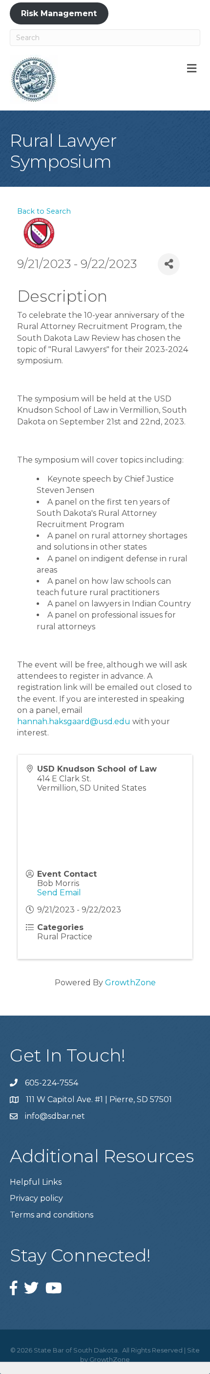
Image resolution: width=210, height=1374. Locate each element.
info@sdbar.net (55, 1116)
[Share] (169, 264)
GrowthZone (130, 982)
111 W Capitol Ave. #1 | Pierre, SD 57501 (99, 1099)
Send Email (59, 892)
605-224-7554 (51, 1082)
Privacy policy (36, 1198)
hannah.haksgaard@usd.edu (73, 721)
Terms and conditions (51, 1214)
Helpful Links (36, 1182)
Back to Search (44, 211)
